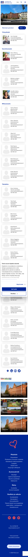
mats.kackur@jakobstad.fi (16, 218)
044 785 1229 (14, 71)
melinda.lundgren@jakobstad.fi (17, 82)
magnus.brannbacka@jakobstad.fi (17, 311)
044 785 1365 (14, 257)
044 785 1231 (13, 152)
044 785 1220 (14, 113)
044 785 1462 (14, 206)
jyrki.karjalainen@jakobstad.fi (17, 70)
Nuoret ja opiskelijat (14, 479)
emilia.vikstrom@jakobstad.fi (17, 176)
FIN (17, 2)
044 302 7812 (14, 363)
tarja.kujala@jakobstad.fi (16, 205)
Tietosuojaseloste (14, 536)
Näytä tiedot (20, 284)
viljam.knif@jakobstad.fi (16, 137)
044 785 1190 (14, 232)
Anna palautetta (14, 501)
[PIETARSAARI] (6, 2)
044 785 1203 (14, 312)
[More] (7, 370)
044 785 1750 (14, 40)
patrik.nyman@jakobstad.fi (16, 150)
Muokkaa (13, 293)
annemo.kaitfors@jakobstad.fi (17, 95)
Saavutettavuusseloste (14, 537)
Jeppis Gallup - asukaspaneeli (14, 505)
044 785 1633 (14, 58)
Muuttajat (14, 475)
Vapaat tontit (14, 465)
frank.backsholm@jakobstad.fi (17, 337)
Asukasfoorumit (14, 507)
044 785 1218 (14, 219)
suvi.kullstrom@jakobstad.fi (17, 362)
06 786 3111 (15, 526)
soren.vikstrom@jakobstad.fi (17, 125)
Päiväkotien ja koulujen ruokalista (14, 459)
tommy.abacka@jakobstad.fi (17, 112)
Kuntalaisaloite (14, 497)
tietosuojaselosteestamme (9, 279)
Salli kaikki (14, 289)
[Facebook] (15, 370)
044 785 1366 (14, 177)
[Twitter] (19, 370)
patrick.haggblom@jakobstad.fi (17, 243)
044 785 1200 (14, 126)
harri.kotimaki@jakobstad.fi (17, 39)
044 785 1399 (14, 139)
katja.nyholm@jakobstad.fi (16, 231)
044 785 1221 (14, 300)
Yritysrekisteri (14, 457)
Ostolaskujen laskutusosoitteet (14, 461)
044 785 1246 (14, 192)
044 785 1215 (14, 164)
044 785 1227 (14, 351)
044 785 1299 (14, 84)
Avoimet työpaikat (14, 490)
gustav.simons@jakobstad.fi (17, 256)
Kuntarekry (14, 488)
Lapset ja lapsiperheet (14, 477)
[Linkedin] (11, 370)
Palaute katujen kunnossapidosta (14, 503)
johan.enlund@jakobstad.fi (16, 298)
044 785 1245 (14, 245)
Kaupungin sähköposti (14, 467)
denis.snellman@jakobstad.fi (17, 191)
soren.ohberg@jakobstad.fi (16, 57)
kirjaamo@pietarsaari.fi (14, 528)
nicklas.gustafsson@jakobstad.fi (17, 349)
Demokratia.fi (14, 499)
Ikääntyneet (14, 481)
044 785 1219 (14, 325)
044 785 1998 (14, 338)
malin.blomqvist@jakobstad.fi (17, 163)
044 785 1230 (14, 97)
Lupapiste (14, 463)
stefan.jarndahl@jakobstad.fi (17, 324)
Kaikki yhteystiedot (14, 546)
